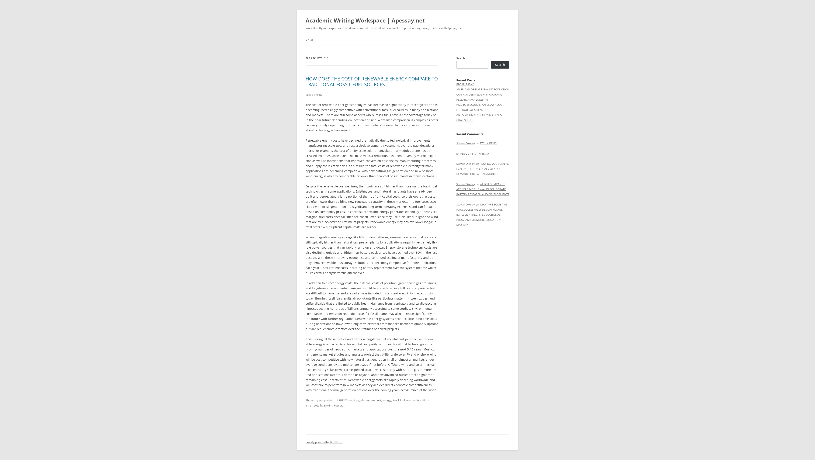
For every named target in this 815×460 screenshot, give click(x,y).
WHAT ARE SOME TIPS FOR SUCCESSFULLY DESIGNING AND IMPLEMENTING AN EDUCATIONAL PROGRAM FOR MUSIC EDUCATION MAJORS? (481, 215)
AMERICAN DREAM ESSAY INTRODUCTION (482, 89)
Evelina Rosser (333, 405)
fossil (395, 400)
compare (369, 400)
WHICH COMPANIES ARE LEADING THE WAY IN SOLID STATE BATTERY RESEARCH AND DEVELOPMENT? (482, 189)
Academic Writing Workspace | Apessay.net (365, 20)
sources (411, 400)
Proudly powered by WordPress (324, 442)
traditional (423, 400)
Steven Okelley (465, 143)
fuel (402, 400)
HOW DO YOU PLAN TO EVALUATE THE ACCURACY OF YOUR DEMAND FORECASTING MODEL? (482, 169)
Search (460, 58)
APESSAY (342, 400)
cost (378, 400)
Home (309, 40)
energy (386, 400)
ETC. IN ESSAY (465, 84)
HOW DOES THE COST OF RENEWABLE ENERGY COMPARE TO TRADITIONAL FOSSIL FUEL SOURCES (372, 81)
